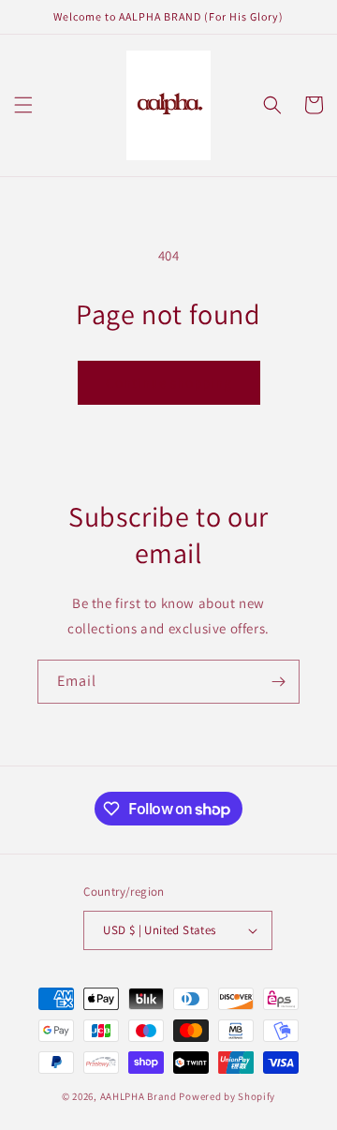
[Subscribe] (278, 682)
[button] (23, 105)
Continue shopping (169, 383)
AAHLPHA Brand (138, 1096)
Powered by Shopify (227, 1096)
